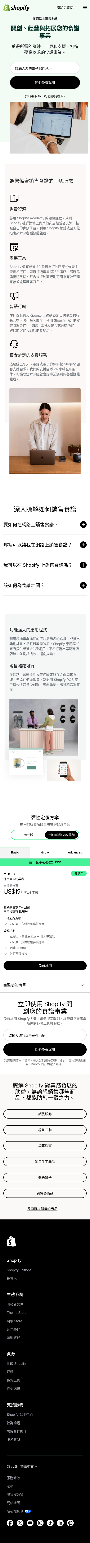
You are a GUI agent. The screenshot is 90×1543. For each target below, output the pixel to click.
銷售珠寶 (45, 1146)
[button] (85, 7)
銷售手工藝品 (45, 1161)
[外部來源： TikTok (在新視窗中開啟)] (50, 1523)
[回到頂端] (11, 1241)
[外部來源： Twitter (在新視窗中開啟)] (20, 1523)
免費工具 (13, 1380)
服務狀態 (13, 1440)
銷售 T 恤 (45, 1130)
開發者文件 (15, 1304)
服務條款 (13, 1478)
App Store (14, 1321)
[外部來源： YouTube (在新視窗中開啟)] (30, 1523)
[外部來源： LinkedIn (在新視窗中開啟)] (60, 1523)
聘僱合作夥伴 (17, 1431)
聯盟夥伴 (13, 1338)
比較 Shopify (16, 1363)
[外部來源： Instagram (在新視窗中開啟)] (40, 1523)
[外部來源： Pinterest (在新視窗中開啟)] (70, 1523)
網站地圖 (13, 1503)
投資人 (12, 1278)
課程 (10, 1372)
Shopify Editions (19, 1270)
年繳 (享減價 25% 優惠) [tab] (61, 834)
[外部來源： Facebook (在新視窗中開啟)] (10, 1523)
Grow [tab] (45, 852)
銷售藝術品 (45, 1193)
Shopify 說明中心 (20, 1414)
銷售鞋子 (45, 1177)
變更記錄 (13, 1389)
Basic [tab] (15, 852)
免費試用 (45, 966)
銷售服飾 (45, 1114)
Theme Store (17, 1313)
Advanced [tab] (75, 852)
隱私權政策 (15, 1494)
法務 (10, 1486)
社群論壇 (13, 1423)
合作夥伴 (13, 1329)
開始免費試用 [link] (45, 82)
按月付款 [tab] (28, 834)
